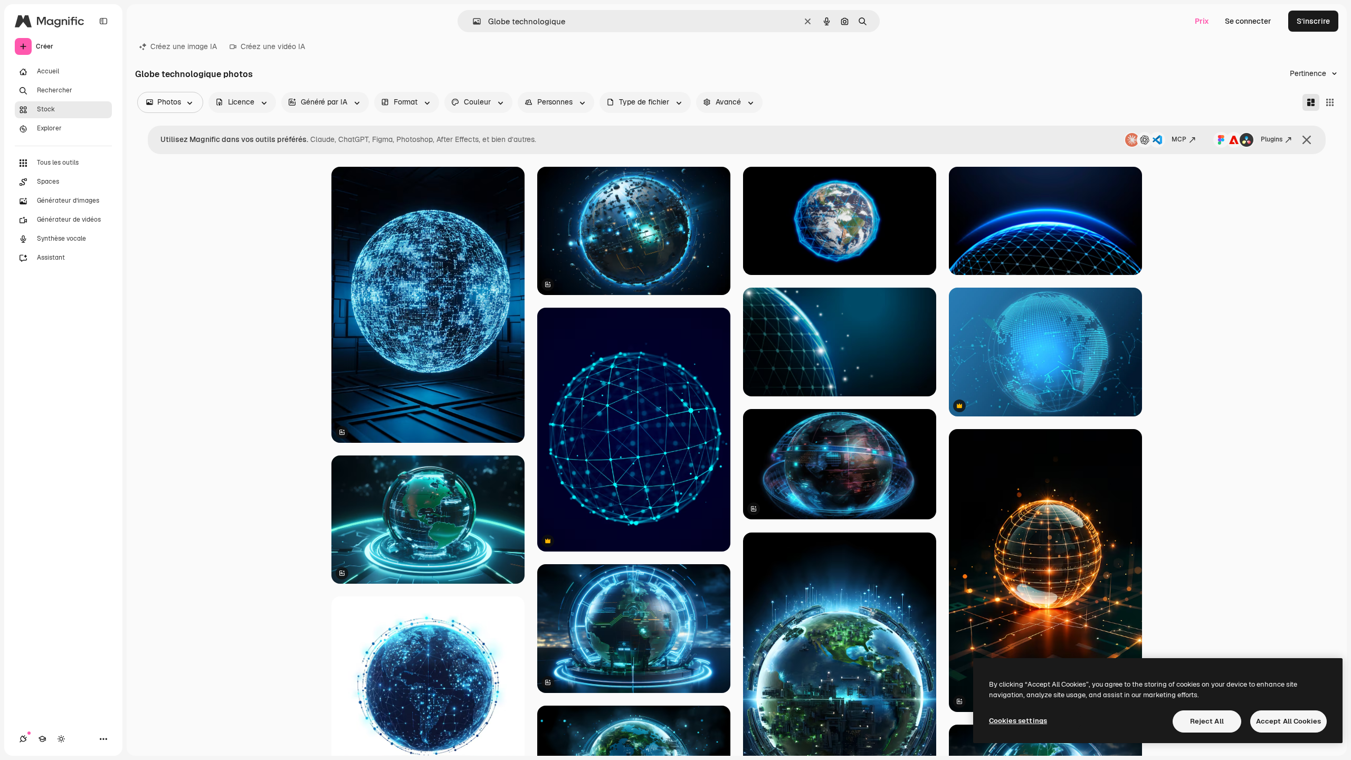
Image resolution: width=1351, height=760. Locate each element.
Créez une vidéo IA (273, 46)
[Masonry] (1310, 102)
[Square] (1329, 102)
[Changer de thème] (61, 738)
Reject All (1207, 721)
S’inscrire (1313, 21)
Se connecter (1248, 21)
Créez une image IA (183, 46)
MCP (1179, 139)
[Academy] (42, 738)
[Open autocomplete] (472, 21)
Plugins (1271, 139)
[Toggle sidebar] (103, 21)
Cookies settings (1018, 720)
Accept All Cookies (1288, 721)
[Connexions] (23, 738)
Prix (1202, 21)
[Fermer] (1306, 140)
